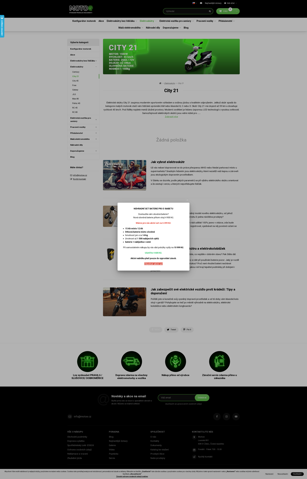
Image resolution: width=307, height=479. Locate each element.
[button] (187, 200)
